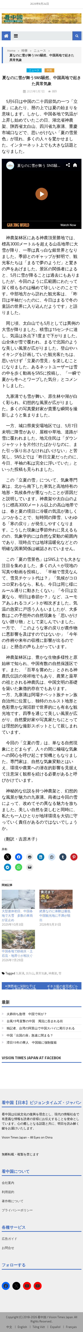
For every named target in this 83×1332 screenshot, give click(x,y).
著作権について (12, 1201)
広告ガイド (9, 1238)
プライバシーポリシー (17, 1210)
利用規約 (8, 1191)
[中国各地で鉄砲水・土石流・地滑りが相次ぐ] (18, 939)
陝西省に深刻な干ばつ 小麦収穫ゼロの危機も (20, 986)
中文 (9, 1327)
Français (71, 1327)
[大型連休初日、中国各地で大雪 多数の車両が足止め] (18, 899)
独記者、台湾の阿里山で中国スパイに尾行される (41, 1028)
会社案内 (8, 1182)
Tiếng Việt (39, 1327)
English (22, 1327)
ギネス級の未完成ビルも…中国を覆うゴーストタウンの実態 (62, 986)
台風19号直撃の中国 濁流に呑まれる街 (35, 1021)
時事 (24, 50)
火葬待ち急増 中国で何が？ (27, 1014)
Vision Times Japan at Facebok (31, 1058)
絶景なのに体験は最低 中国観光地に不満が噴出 (56, 915)
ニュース (40, 50)
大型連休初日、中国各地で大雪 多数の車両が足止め (17, 915)
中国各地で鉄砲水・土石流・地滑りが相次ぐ (17, 953)
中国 (49, 70)
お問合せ (8, 1247)
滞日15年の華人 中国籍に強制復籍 (32, 1042)
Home (11, 50)
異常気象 (41, 973)
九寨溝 (20, 973)
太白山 (30, 973)
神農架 (52, 973)
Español (55, 1327)
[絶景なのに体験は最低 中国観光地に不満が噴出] (56, 899)
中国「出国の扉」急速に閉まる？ (30, 1035)
